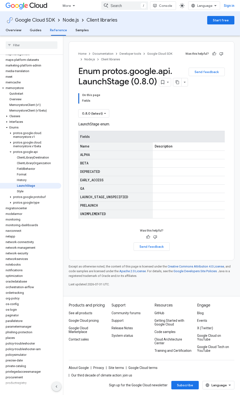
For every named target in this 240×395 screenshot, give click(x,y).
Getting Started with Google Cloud (169, 322)
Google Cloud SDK (35, 20)
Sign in (229, 6)
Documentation (103, 53)
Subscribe (185, 385)
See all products (80, 313)
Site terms (116, 368)
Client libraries (101, 20)
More (67, 6)
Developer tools (130, 53)
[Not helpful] (221, 53)
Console (165, 6)
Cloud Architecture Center (168, 341)
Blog (200, 313)
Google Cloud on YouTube (209, 337)
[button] (30, 88)
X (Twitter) (205, 328)
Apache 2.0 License (132, 271)
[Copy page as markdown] (177, 82)
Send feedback (207, 72)
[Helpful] (214, 53)
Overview (13, 30)
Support (118, 320)
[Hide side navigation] (56, 386)
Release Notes (122, 328)
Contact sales (79, 339)
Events (202, 320)
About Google (79, 368)
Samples (82, 30)
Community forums (126, 313)
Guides (35, 30)
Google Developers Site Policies (195, 271)
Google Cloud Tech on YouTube (213, 348)
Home (82, 53)
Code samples (165, 332)
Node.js (71, 20)
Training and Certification (172, 350)
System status (122, 335)
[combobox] (124, 5)
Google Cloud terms (143, 368)
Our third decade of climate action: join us (101, 375)
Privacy (98, 368)
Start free (221, 20)
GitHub (159, 313)
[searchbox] (31, 45)
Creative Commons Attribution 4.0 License (196, 266)
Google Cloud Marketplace (78, 330)
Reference (58, 30)
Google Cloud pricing (84, 320)
